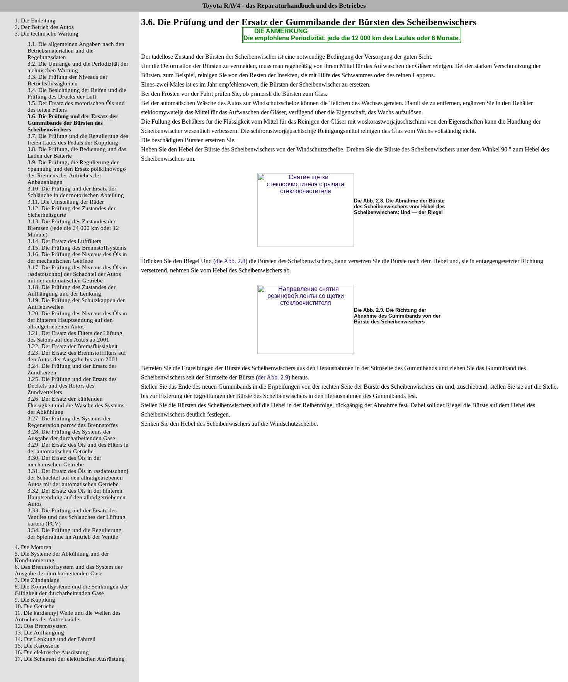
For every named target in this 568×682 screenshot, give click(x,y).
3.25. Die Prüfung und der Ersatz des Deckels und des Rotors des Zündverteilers (72, 385)
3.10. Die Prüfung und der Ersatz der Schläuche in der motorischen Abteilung (75, 191)
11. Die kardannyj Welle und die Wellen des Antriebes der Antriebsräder (68, 616)
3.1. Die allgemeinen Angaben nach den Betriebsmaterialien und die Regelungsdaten (75, 50)
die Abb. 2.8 (230, 261)
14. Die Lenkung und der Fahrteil (55, 639)
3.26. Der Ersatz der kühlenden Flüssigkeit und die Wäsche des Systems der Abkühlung (75, 405)
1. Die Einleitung (35, 20)
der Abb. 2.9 (273, 377)
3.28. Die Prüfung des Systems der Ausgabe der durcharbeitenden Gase (71, 435)
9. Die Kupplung (35, 600)
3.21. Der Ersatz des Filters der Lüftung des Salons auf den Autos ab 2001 (74, 336)
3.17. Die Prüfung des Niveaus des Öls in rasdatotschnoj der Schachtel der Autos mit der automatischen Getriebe (77, 274)
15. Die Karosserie (37, 646)
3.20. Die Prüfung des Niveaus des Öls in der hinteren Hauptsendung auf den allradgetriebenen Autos (77, 320)
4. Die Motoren (33, 547)
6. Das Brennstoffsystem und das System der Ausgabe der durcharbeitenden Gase (68, 570)
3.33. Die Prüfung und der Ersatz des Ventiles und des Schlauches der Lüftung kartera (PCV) (76, 517)
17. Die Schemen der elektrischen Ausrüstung (70, 659)
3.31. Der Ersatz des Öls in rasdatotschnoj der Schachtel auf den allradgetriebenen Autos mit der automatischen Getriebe (77, 477)
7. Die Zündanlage (37, 580)
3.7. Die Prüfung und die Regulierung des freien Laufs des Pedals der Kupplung (77, 139)
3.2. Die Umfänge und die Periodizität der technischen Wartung (77, 67)
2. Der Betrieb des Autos (44, 27)
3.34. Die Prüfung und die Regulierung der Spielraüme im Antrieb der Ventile (74, 533)
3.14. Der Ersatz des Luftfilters (64, 241)
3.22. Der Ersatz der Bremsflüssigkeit (72, 346)
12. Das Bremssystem (41, 626)
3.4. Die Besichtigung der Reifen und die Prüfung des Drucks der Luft (76, 93)
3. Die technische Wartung (46, 34)
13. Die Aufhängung (39, 632)
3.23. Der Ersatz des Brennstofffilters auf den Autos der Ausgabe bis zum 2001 (76, 356)
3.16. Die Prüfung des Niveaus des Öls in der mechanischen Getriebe (77, 257)
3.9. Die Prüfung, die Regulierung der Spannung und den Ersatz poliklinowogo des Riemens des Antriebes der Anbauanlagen (76, 172)
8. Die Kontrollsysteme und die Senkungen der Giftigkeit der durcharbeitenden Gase (71, 589)
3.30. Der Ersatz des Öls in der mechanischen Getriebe (64, 461)
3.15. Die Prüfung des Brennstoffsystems (76, 248)
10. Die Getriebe (34, 606)
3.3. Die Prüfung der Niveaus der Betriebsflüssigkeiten (67, 80)
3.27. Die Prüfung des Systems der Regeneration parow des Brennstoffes (72, 421)
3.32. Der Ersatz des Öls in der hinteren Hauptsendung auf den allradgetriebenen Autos (76, 497)
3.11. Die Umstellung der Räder (65, 202)
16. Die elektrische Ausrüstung (52, 652)
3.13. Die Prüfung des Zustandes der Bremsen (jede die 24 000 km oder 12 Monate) (73, 228)
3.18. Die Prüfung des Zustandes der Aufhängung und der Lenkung (71, 290)
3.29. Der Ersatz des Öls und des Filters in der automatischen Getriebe (78, 448)
